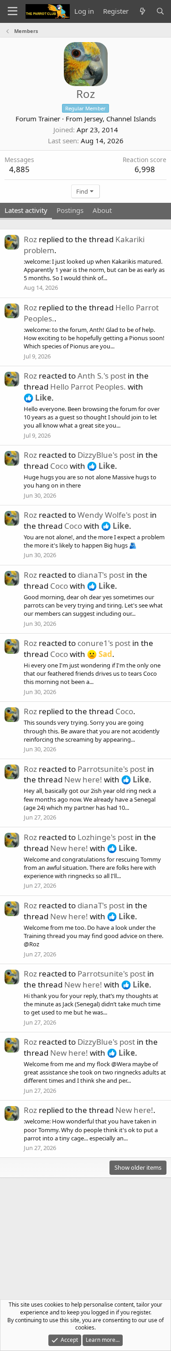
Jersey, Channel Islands (120, 118)
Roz (30, 239)
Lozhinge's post (105, 837)
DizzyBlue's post (106, 455)
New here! (83, 779)
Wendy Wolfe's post (113, 515)
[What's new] (142, 11)
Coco (59, 466)
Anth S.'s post (102, 375)
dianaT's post (101, 575)
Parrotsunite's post (111, 769)
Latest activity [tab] (26, 210)
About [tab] (102, 210)
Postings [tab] (70, 210)
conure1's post (104, 643)
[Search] (160, 11)
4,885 (19, 169)
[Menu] (12, 11)
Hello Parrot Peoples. (88, 386)
